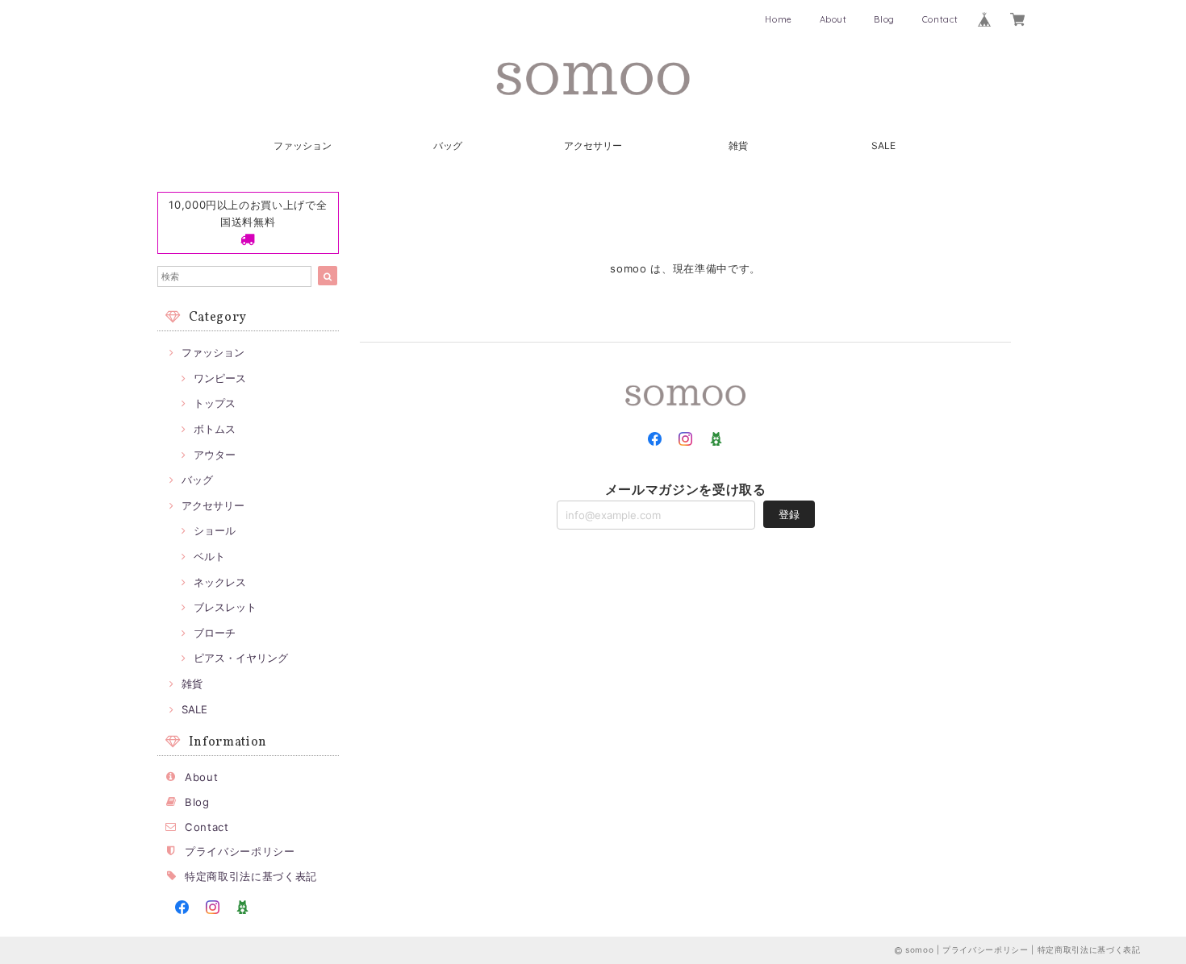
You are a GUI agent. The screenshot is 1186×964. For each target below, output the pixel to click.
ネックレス (220, 581)
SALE (883, 145)
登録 (789, 514)
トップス (215, 403)
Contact (940, 19)
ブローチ (215, 632)
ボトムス (215, 428)
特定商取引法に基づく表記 (251, 876)
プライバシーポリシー (240, 851)
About (833, 19)
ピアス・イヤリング (241, 657)
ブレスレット (225, 606)
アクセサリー (593, 145)
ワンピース (220, 378)
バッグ (447, 145)
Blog (884, 19)
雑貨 (738, 145)
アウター (215, 454)
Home (778, 19)
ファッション (303, 145)
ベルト (209, 556)
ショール (215, 530)
